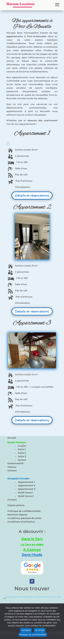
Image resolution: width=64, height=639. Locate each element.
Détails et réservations (32, 195)
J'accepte (26, 630)
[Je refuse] (60, 621)
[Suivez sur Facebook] (32, 581)
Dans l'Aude (32, 555)
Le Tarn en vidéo (32, 544)
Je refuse (39, 630)
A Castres (32, 550)
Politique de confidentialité (33, 634)
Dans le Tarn (32, 539)
